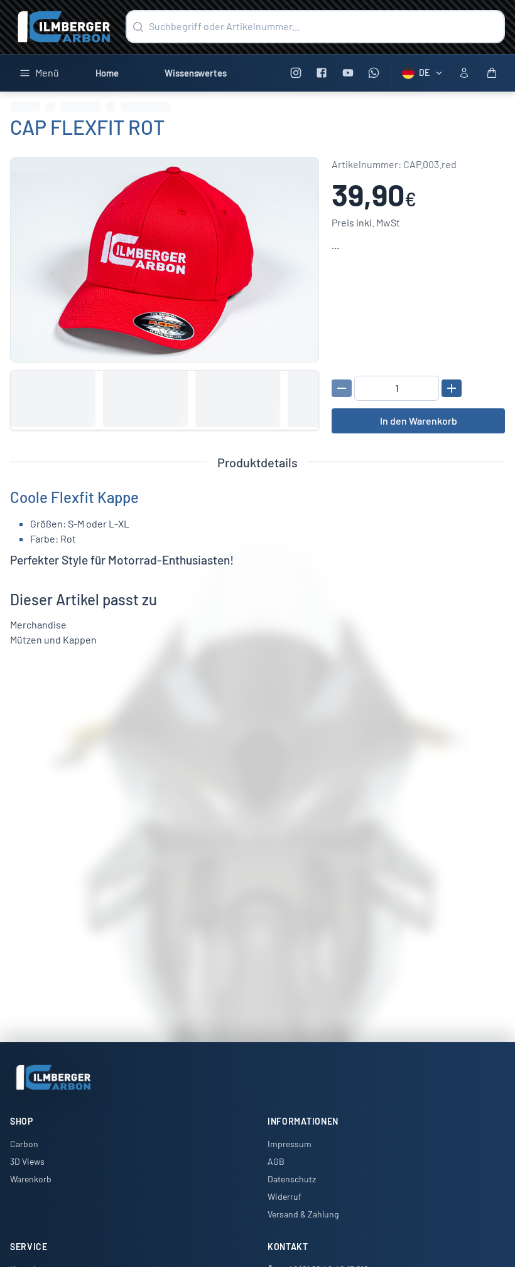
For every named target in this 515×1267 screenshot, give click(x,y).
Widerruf (284, 1196)
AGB (276, 1161)
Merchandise (38, 624)
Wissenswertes (196, 72)
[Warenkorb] (492, 73)
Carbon (24, 1143)
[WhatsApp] (374, 73)
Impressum (290, 1143)
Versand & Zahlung (303, 1214)
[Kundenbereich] (464, 73)
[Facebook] (322, 73)
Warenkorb (31, 1179)
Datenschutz (292, 1179)
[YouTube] (347, 73)
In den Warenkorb (418, 421)
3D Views (27, 1161)
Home (107, 72)
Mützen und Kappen (53, 639)
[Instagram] (295, 73)
